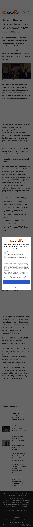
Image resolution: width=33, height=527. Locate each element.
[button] (16, 261)
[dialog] (16, 263)
